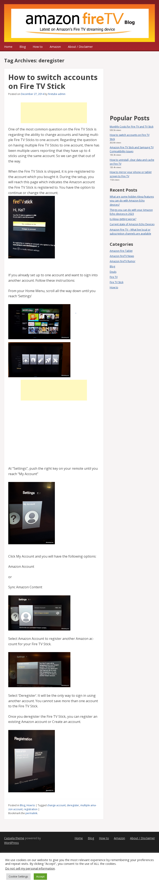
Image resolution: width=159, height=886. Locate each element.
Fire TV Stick (116, 282)
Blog (22, 47)
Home (8, 47)
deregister (73, 805)
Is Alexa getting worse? (123, 219)
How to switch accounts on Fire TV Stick (53, 81)
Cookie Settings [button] (18, 876)
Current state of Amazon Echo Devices (132, 224)
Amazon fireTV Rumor (122, 261)
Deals (113, 272)
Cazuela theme (14, 838)
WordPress (11, 843)
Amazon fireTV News (122, 256)
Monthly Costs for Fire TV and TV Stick (131, 126)
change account (56, 805)
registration (30, 809)
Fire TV (114, 277)
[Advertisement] (54, 112)
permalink (31, 813)
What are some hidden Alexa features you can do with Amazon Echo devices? (132, 200)
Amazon (55, 47)
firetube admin (56, 94)
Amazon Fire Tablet (121, 251)
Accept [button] (40, 876)
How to (38, 47)
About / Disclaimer (80, 47)
